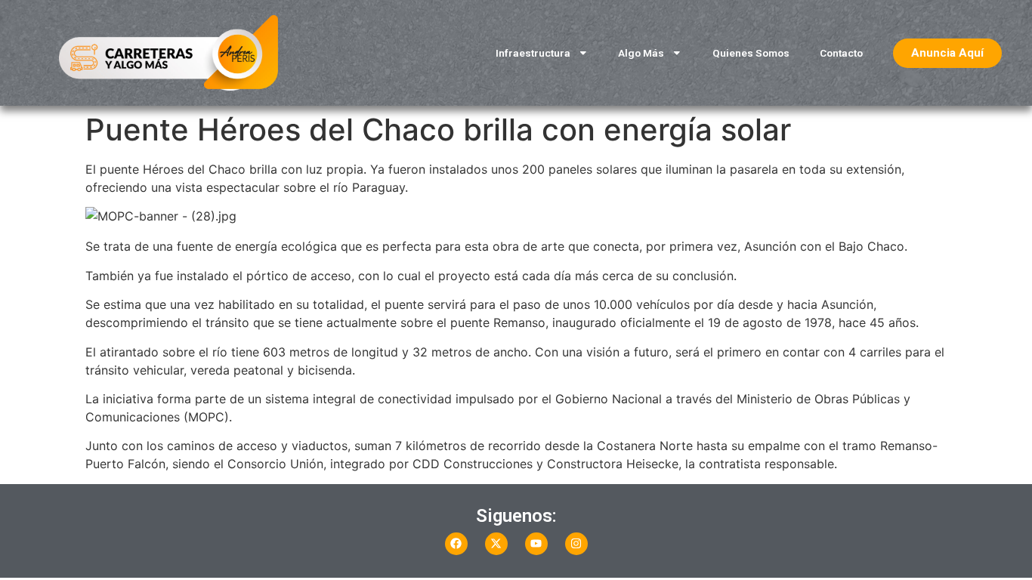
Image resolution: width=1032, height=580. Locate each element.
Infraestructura (533, 53)
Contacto (841, 53)
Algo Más (641, 53)
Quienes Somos (750, 53)
